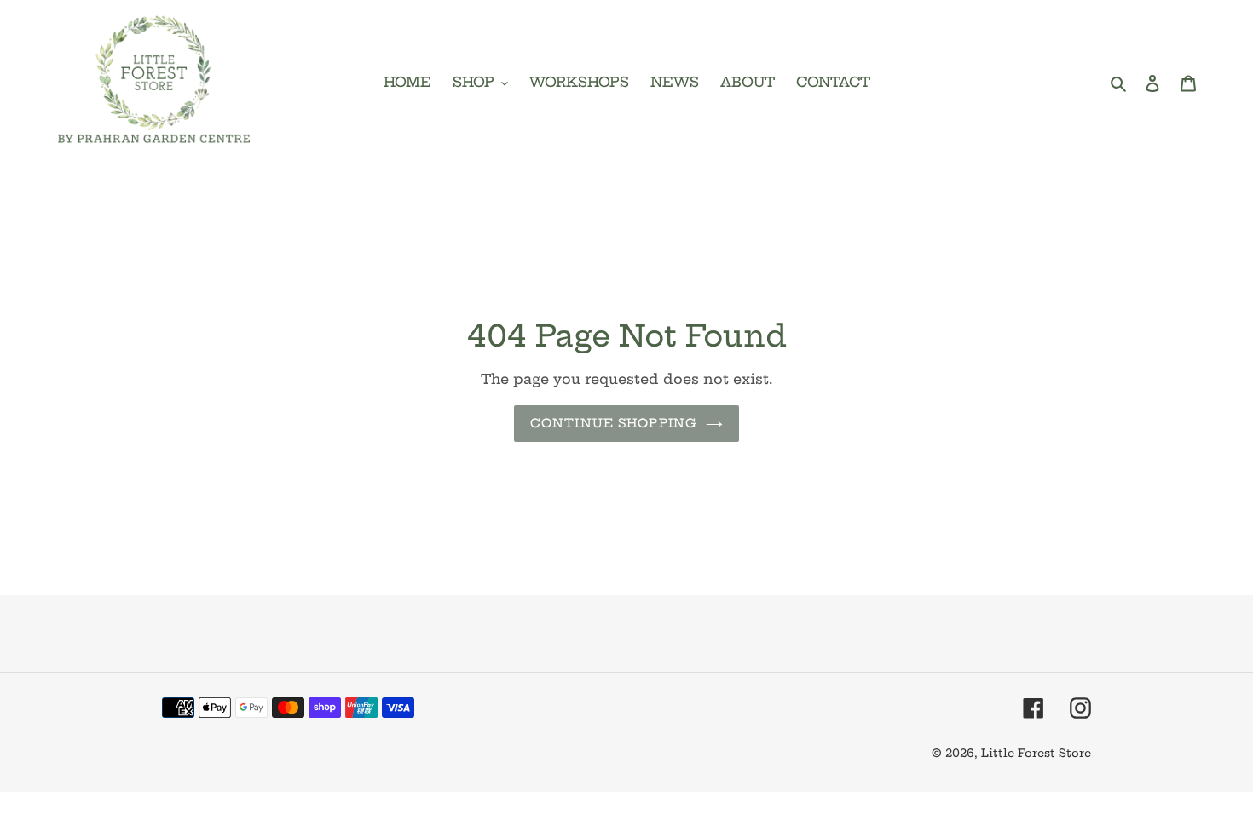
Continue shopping (613, 423)
